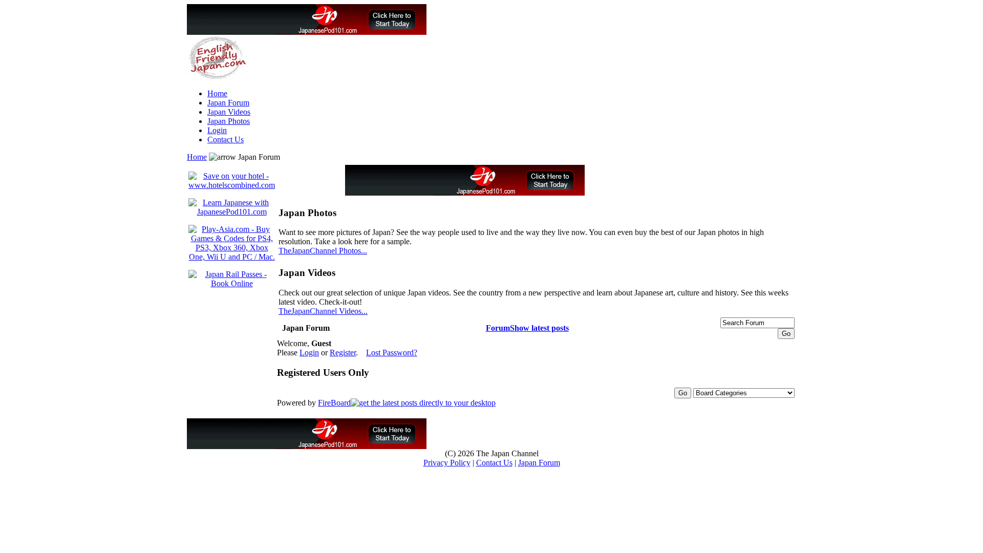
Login (217, 130)
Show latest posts (539, 328)
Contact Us (225, 139)
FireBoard (334, 402)
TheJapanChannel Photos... (323, 250)
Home (217, 93)
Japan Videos (228, 112)
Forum (498, 328)
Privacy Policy (447, 462)
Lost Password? (391, 352)
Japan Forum (228, 102)
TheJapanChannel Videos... (323, 311)
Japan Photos (228, 121)
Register (343, 352)
